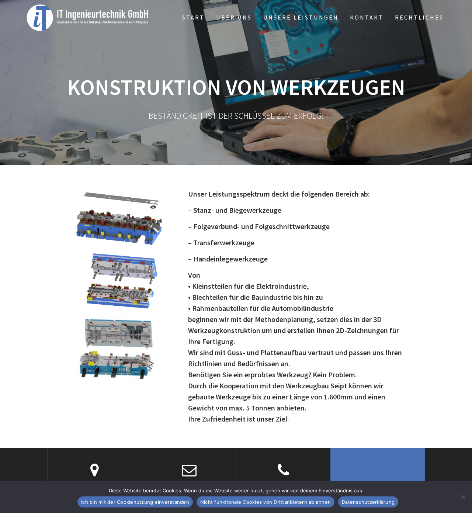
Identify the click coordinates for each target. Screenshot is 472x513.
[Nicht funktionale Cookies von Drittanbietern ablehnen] (462, 497)
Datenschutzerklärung (368, 502)
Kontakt (367, 17)
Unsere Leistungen (301, 17)
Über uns (234, 17)
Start (193, 17)
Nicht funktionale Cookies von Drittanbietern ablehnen (265, 502)
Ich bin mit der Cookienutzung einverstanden (135, 502)
